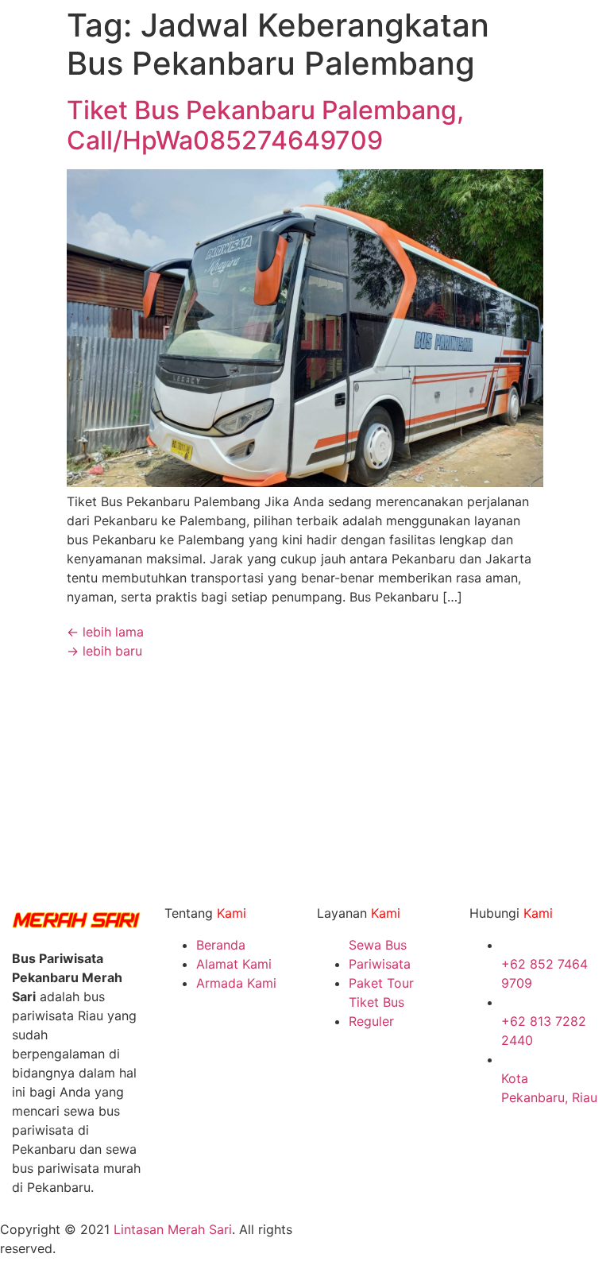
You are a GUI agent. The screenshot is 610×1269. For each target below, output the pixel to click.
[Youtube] (412, 1239)
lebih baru (104, 651)
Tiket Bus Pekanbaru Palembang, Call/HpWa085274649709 (265, 125)
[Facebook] (368, 1239)
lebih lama (105, 632)
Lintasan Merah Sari (173, 1229)
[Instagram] (325, 1239)
